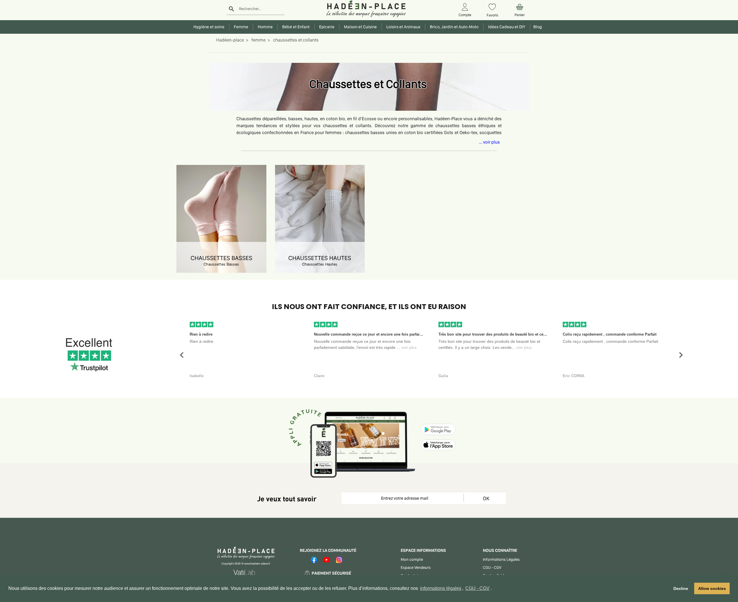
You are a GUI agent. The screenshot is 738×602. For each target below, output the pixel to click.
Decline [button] (680, 588)
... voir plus (489, 142)
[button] (182, 355)
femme (258, 40)
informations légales (440, 588)
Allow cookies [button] (712, 588)
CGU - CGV (477, 588)
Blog (537, 26)
